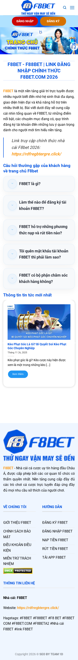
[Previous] (4, 343)
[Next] (74, 343)
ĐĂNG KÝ (53, 21)
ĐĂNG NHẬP (25, 21)
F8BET (8, 91)
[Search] (64, 7)
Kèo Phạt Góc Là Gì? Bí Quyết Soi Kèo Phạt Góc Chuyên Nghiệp (37, 346)
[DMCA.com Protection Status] (17, 570)
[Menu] (72, 7)
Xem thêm (18, 374)
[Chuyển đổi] (12, 184)
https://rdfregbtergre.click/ (38, 608)
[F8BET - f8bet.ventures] (38, 7)
